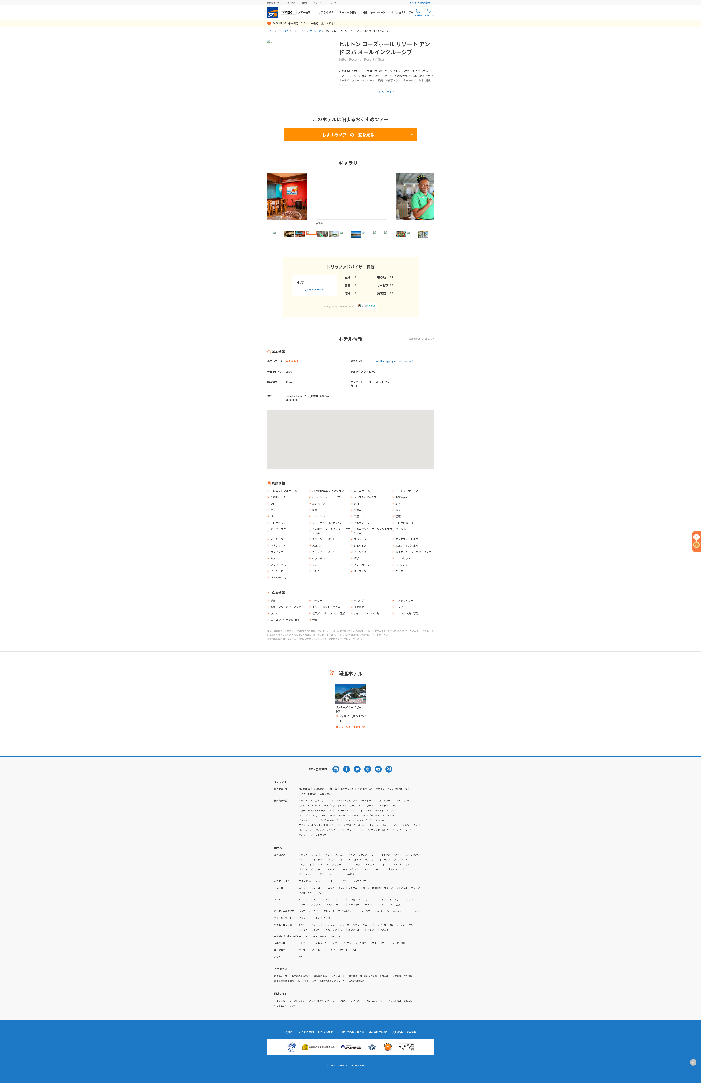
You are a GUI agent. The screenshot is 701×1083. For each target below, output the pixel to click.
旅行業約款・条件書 (353, 1032)
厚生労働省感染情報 (284, 981)
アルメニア (329, 911)
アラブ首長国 (305, 881)
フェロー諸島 (347, 874)
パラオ (373, 943)
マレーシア (381, 899)
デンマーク (354, 864)
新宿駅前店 (318, 788)
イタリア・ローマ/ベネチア (312, 800)
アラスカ (315, 917)
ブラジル (315, 929)
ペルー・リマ (305, 830)
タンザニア (353, 887)
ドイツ (351, 854)
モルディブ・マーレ (334, 805)
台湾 (398, 904)
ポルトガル (339, 854)
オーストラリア (318, 835)
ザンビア (388, 887)
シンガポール (396, 899)
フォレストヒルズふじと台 (399, 1000)
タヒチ (302, 943)
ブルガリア (364, 869)
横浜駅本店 (304, 788)
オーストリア (354, 859)
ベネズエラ (383, 929)
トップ (270, 30)
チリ (342, 929)
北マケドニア (395, 869)
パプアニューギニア (349, 949)
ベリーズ (315, 924)
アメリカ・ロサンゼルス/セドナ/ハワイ (318, 825)
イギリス (303, 859)
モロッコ (303, 835)
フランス (363, 854)
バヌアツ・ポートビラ (377, 830)
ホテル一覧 (315, 30)
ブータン (367, 904)
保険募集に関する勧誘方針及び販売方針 (368, 976)
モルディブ (304, 936)
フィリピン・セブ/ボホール (312, 815)
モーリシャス (319, 936)
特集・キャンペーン (374, 12)
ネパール (303, 904)
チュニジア (329, 887)
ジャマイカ (283, 30)
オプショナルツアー (402, 12)
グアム (383, 943)
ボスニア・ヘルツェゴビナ (312, 874)
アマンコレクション (319, 1000)
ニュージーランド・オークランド (315, 810)
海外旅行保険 (320, 976)
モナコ (374, 854)
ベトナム (303, 899)
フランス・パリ (403, 800)
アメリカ (303, 917)
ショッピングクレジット (286, 1005)
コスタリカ (343, 924)
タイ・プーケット (370, 815)
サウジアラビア (358, 881)
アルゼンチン (330, 929)
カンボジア (339, 899)
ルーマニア (379, 869)
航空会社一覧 (280, 976)
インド (410, 899)
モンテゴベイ (299, 30)
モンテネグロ (349, 869)
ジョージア (364, 911)
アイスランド (305, 864)
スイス (331, 859)
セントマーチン (397, 924)
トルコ (331, 881)
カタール (320, 881)
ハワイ (302, 956)
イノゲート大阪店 (307, 793)
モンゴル (340, 904)
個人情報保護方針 (378, 1032)
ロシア (302, 911)
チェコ (341, 859)
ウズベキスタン (381, 911)
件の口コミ (314, 290)
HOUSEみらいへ (374, 1000)
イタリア (303, 854)
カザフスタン (411, 911)
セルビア (333, 874)
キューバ (367, 924)
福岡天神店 (325, 793)
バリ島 (351, 899)
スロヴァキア (400, 859)
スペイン (325, 854)
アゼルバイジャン (347, 911)
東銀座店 (332, 788)
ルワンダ (320, 892)
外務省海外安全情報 (402, 976)
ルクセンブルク (413, 854)
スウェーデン (338, 864)
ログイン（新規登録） (421, 2)
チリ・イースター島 (402, 830)
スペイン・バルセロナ (310, 805)
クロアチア (316, 869)
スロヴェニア (332, 869)
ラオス (329, 904)
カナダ (326, 917)
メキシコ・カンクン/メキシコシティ (400, 825)
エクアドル (353, 929)
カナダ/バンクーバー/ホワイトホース (359, 825)
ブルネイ (380, 904)
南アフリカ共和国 (372, 887)
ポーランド (385, 859)
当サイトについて (307, 981)
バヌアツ (347, 943)
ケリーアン (355, 1000)
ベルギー (398, 854)
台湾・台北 (381, 820)
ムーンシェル (339, 1000)
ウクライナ (314, 911)
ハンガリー (370, 859)
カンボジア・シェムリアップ (344, 815)
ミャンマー (353, 904)
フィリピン (324, 899)
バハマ (356, 924)
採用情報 (411, 1032)
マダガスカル (305, 892)
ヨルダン (342, 881)
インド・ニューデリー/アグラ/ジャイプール (320, 820)
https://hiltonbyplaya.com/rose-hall (391, 361)
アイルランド (317, 859)
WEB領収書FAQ (356, 981)
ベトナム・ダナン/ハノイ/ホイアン (376, 810)
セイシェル (335, 936)
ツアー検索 (304, 12)
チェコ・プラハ (384, 800)
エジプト (303, 887)
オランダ (385, 854)
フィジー (334, 943)
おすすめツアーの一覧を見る (348, 134)
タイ (313, 899)
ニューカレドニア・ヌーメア (361, 805)
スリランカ (316, 904)
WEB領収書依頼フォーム (332, 981)
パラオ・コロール (354, 830)
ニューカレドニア (318, 943)
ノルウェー (369, 864)
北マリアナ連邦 (397, 943)
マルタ (314, 854)
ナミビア (415, 887)
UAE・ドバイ (367, 800)
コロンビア (368, 929)
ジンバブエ (402, 887)
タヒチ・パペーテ (388, 805)
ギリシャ (303, 869)
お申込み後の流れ (300, 976)
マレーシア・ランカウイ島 (359, 820)
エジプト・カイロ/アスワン (343, 800)
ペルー (412, 924)
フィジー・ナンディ (345, 810)
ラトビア (397, 864)
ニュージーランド (326, 949)
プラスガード (337, 976)
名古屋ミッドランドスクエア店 (391, 788)
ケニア (341, 887)
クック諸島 (360, 943)
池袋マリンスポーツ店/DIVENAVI (356, 788)
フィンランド (322, 864)
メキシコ (303, 924)
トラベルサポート (327, 1032)
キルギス (397, 911)
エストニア (383, 864)
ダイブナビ (279, 1000)
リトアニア (410, 864)
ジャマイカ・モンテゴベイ (329, 830)
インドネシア (389, 815)
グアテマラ (328, 924)
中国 (390, 904)
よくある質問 (306, 1032)
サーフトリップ (297, 1000)
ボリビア (303, 929)
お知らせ (290, 1032)
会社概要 (397, 1032)
